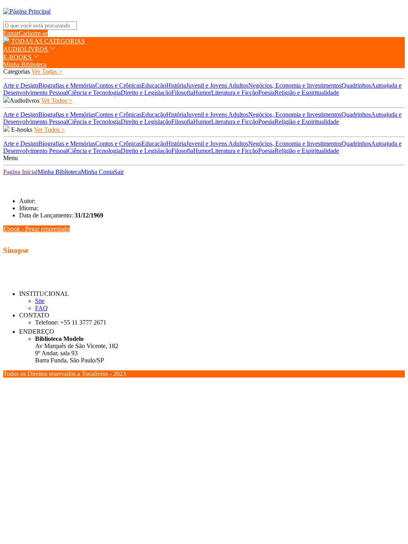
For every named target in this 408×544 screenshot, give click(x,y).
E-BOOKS (18, 57)
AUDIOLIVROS (26, 49)
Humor (202, 92)
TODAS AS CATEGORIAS (47, 41)
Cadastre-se (33, 33)
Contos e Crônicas (118, 85)
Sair (119, 171)
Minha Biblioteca (25, 64)
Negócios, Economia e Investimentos (294, 85)
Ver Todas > (46, 71)
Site (40, 300)
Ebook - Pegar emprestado (36, 228)
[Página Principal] (27, 11)
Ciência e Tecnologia (94, 92)
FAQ (41, 308)
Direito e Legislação (146, 92)
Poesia (266, 92)
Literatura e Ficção (234, 92)
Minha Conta (97, 171)
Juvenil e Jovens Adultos (217, 85)
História (176, 85)
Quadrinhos (356, 85)
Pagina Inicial (20, 171)
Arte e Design (20, 85)
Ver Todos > (56, 100)
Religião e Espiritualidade (307, 92)
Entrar (11, 33)
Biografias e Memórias (66, 85)
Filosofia (182, 92)
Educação (153, 85)
